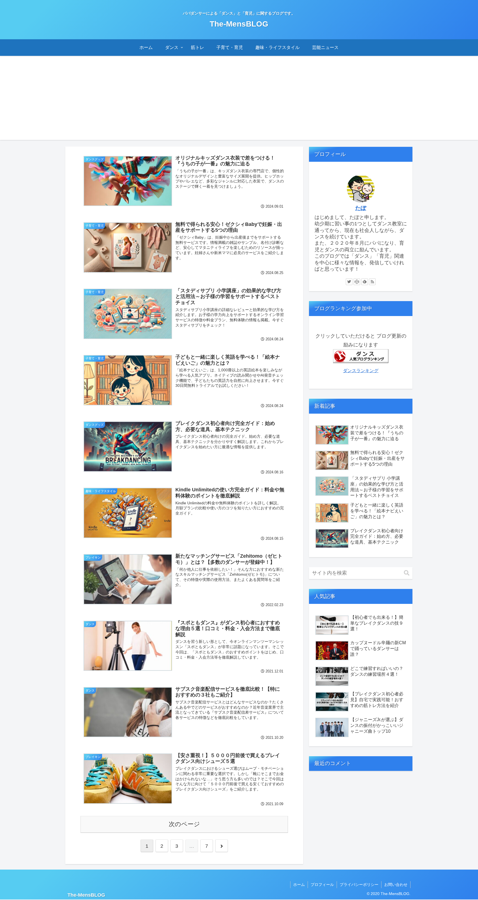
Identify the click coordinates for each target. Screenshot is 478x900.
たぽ (360, 208)
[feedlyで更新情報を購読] (364, 281)
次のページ (184, 824)
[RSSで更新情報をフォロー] (372, 281)
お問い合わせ (395, 884)
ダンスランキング (360, 370)
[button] (407, 573)
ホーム (299, 884)
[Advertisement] (239, 101)
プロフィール (322, 884)
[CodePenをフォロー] (357, 281)
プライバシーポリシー (359, 884)
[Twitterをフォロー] (349, 281)
